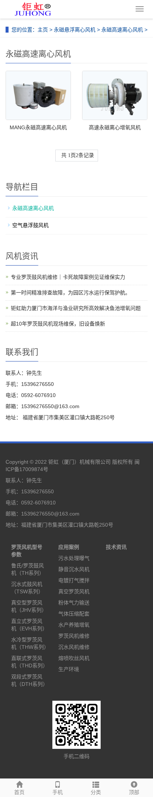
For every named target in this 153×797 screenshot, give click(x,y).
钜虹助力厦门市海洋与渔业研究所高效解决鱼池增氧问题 (76, 308)
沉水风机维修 (73, 647)
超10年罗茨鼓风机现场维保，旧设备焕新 (58, 324)
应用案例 (68, 547)
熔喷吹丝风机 (73, 658)
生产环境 (68, 669)
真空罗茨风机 (73, 591)
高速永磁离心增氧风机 (115, 127)
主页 (43, 30)
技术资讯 (116, 547)
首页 (19, 792)
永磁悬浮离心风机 (74, 30)
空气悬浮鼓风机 (30, 225)
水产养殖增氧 (73, 625)
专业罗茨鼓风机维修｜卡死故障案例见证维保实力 (68, 277)
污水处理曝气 (73, 558)
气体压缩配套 (73, 614)
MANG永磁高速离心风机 (38, 127)
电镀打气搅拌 (73, 580)
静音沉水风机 (73, 569)
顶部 (134, 792)
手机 (57, 792)
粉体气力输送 (73, 603)
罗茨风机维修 (73, 636)
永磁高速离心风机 (122, 30)
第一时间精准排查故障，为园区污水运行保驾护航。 (70, 293)
